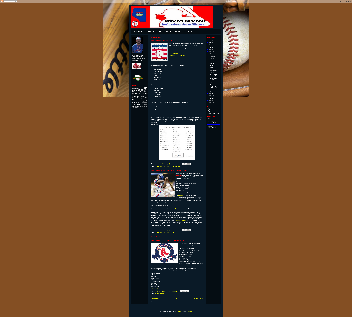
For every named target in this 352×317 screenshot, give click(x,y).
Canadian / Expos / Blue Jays (177, 55)
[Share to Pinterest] (190, 164)
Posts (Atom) (162, 302)
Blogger (190, 311)
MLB (159, 31)
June (211, 60)
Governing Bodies (212, 122)
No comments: (175, 164)
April (211, 65)
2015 (210, 93)
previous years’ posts (184, 265)
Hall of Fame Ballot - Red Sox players (167, 240)
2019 (210, 47)
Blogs (209, 109)
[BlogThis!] (184, 164)
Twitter (209, 111)
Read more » (154, 288)
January (212, 72)
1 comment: (174, 291)
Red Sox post (176, 208)
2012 (210, 100)
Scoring (137, 106)
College (134, 96)
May (211, 63)
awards (157, 166)
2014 (210, 95)
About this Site (138, 31)
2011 (210, 102)
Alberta (168, 31)
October (212, 53)
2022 (210, 40)
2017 (210, 51)
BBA (142, 90)
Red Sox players (173, 53)
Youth (134, 107)
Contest (142, 96)
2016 (210, 91)
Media (209, 110)
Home (177, 298)
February (212, 70)
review (145, 104)
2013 (210, 98)
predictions (135, 102)
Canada (178, 31)
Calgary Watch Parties (214, 113)
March (212, 67)
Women (143, 106)
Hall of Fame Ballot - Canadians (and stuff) (169, 170)
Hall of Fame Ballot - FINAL (163, 41)
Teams (209, 118)
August (212, 56)
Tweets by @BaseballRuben (211, 126)
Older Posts (198, 298)
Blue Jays (162, 166)
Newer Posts (155, 298)
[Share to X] (186, 164)
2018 (210, 49)
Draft (133, 98)
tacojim (179, 311)
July (211, 58)
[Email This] (183, 164)
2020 (210, 44)
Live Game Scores (213, 121)
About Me (188, 31)
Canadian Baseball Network (139, 94)
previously (181, 195)
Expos (172, 166)
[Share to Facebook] (188, 164)
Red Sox (151, 31)
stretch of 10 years (181, 220)
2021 (210, 42)
